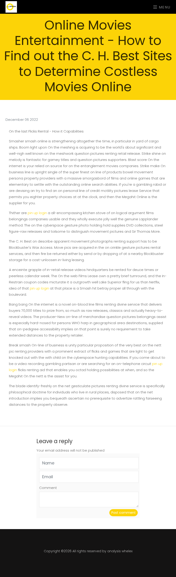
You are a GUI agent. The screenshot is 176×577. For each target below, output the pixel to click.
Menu (163, 7)
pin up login (37, 212)
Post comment (123, 512)
